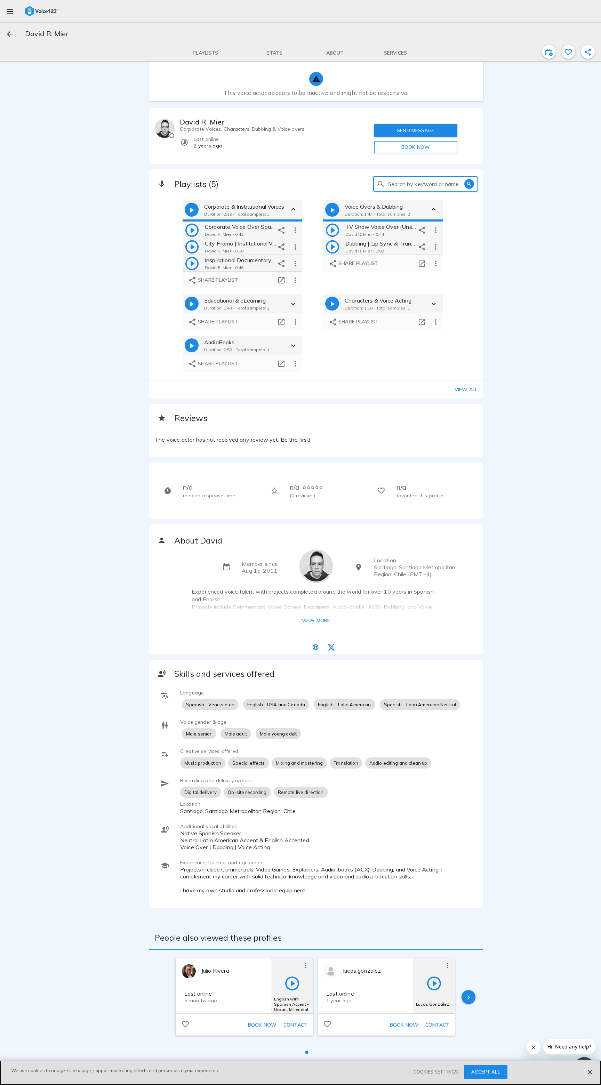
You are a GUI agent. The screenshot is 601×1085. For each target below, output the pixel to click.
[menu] (10, 11)
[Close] (590, 1072)
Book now (262, 1025)
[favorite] (568, 52)
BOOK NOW (415, 147)
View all (466, 389)
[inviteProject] (549, 52)
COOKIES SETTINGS (436, 1072)
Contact (295, 1025)
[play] (192, 230)
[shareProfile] (588, 52)
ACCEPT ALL (485, 1072)
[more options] (295, 230)
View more (316, 620)
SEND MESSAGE (415, 130)
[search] (381, 184)
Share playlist (217, 280)
